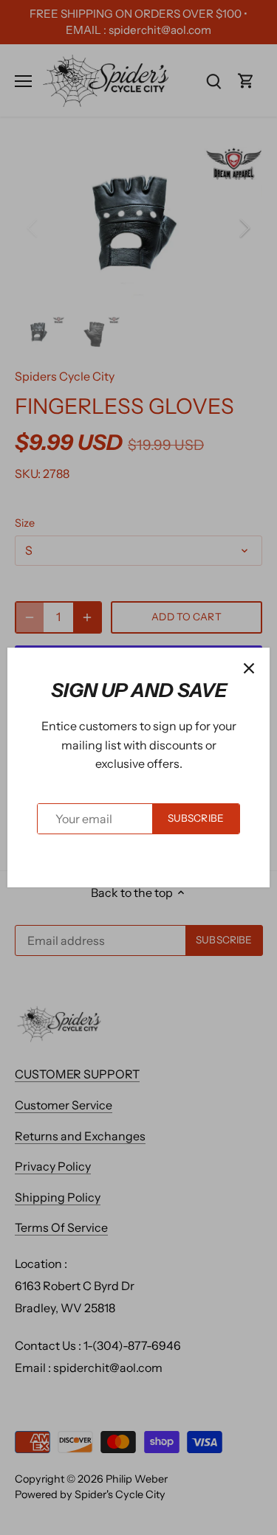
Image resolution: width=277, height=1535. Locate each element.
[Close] (249, 668)
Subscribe (196, 818)
